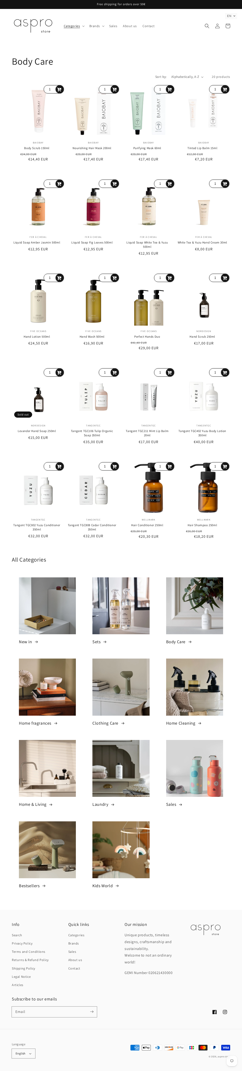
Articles (17, 985)
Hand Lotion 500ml (37, 337)
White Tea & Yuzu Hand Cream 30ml (202, 242)
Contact (74, 968)
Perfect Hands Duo (147, 337)
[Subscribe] (91, 1012)
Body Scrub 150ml (36, 148)
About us (75, 960)
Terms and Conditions (28, 951)
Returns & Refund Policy (30, 960)
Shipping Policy (23, 968)
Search (17, 935)
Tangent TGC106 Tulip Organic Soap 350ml (92, 433)
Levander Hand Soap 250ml (37, 431)
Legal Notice (21, 976)
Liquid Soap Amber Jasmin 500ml (36, 242)
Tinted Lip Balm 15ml (202, 148)
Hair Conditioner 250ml (147, 525)
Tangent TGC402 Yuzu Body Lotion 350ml (202, 433)
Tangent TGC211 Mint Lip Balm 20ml (147, 433)
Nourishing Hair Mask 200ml (92, 148)
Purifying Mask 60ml (147, 148)
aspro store (224, 1056)
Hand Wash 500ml (92, 337)
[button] (73, 26)
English (21, 1053)
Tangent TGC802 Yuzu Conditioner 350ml (36, 527)
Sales (72, 951)
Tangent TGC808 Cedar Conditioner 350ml (92, 527)
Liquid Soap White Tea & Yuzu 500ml (147, 244)
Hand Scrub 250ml (202, 337)
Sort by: (161, 77)
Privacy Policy (22, 943)
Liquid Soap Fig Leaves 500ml (91, 242)
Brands (73, 943)
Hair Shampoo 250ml (202, 525)
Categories (76, 935)
